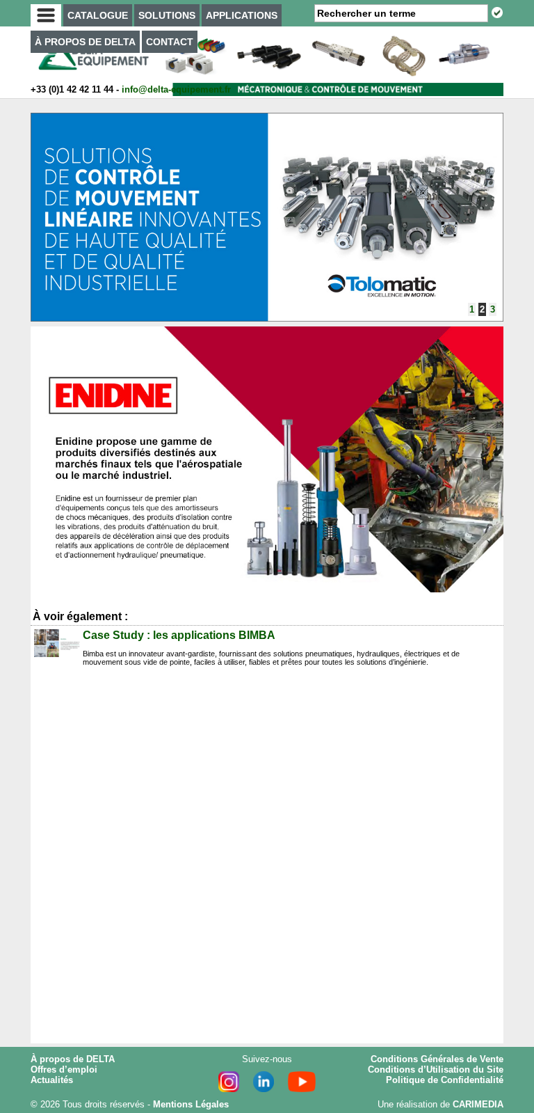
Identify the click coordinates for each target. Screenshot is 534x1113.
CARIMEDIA (478, 1104)
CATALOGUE (97, 15)
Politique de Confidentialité (444, 1080)
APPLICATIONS (241, 15)
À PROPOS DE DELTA (85, 41)
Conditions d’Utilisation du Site (435, 1069)
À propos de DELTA (73, 1059)
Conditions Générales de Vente (437, 1059)
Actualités (52, 1080)
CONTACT (169, 41)
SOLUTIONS (166, 15)
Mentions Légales (191, 1104)
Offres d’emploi (64, 1069)
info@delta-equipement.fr (176, 89)
